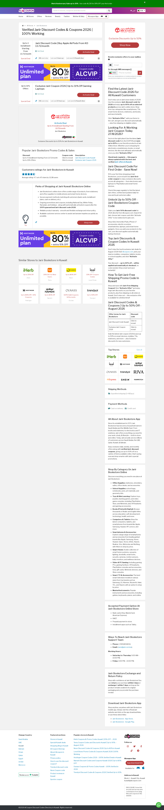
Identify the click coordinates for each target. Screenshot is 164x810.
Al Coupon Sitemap (57, 749)
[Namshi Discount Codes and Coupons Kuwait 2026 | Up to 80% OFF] (49, 290)
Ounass (71, 300)
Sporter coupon (56, 779)
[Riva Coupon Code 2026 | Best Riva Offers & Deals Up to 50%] (139, 372)
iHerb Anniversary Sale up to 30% (64, 3)
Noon (71, 278)
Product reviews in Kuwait (57, 774)
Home (21, 16)
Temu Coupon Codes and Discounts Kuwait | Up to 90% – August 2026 (95, 744)
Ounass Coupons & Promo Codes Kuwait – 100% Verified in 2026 (96, 768)
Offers (39, 16)
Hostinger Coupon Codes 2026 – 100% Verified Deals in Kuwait (97, 757)
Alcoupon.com (127, 252)
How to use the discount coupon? (59, 762)
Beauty (57, 16)
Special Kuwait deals (58, 743)
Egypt (21, 759)
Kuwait (21, 746)
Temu (50, 280)
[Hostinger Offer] (60, 72)
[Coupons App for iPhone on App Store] (106, 16)
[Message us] (158, 805)
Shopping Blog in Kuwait (59, 746)
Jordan (21, 762)
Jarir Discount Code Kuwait (85, 158)
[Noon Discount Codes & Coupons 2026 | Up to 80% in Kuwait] (71, 270)
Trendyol (92, 298)
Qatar (21, 755)
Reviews (48, 16)
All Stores (30, 16)
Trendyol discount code (59, 767)
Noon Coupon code (57, 770)
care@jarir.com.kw (125, 647)
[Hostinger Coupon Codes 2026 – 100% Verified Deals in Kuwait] (28, 290)
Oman (21, 752)
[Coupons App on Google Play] (102, 16)
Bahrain (21, 749)
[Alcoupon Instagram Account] (128, 746)
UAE (20, 743)
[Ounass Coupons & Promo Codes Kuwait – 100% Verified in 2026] (71, 290)
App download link (135, 763)
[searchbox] (79, 10)
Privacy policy (55, 758)
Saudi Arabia (23, 739)
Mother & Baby (78, 16)
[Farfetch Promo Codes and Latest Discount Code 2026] (139, 379)
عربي (133, 10)
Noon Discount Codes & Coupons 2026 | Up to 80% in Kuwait (97, 748)
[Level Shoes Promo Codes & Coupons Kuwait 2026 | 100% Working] (92, 270)
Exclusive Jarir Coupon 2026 (85, 160)
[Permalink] (36, 58)
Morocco (22, 765)
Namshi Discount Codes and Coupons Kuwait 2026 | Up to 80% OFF (97, 762)
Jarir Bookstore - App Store (123, 719)
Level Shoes (92, 280)
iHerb (28, 278)
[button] (144, 2)
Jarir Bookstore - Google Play (123, 722)
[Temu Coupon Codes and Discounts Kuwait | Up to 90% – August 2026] (49, 270)
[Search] (109, 10)
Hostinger (28, 300)
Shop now (88, 223)
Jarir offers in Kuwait (123, 162)
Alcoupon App (93, 16)
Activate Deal (88, 52)
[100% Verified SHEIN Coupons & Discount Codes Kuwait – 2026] (125, 379)
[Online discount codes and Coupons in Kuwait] (23, 25)
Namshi (49, 298)
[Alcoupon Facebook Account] (141, 746)
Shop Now (125, 45)
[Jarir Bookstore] (125, 30)
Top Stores (113, 349)
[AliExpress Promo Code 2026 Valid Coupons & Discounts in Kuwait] (111, 379)
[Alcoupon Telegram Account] (138, 750)
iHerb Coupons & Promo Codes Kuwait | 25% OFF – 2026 (95, 739)
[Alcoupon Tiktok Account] (131, 750)
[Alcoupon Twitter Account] (134, 746)
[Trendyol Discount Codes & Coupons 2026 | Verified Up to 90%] (92, 290)
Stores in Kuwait (56, 739)
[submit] (140, 73)
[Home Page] (26, 10)
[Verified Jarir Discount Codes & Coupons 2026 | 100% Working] (60, 123)
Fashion (67, 16)
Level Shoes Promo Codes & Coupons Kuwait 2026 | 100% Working (96, 753)
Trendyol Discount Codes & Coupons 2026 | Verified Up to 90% (97, 772)
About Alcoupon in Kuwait (57, 753)
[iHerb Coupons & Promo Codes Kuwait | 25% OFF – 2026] (28, 270)
